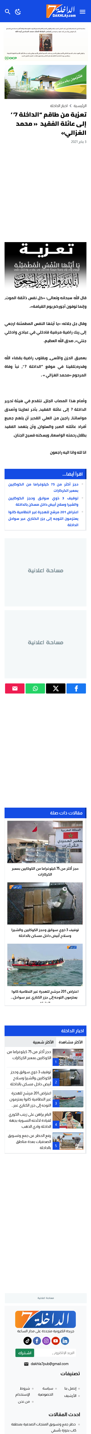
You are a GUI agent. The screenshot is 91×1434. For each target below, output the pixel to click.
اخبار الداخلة (58, 106)
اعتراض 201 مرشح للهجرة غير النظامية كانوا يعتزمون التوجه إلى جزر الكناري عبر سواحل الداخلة (43, 518)
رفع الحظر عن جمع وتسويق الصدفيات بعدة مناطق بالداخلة (29, 1141)
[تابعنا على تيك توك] (28, 1341)
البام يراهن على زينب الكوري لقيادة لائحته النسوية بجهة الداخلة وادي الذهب (30, 1120)
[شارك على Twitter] (55, 688)
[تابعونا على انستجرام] (46, 1341)
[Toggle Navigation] (84, 11)
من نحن (24, 1401)
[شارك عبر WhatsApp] (35, 688)
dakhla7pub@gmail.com (50, 1364)
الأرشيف (70, 1396)
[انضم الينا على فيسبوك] (37, 1341)
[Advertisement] (45, 192)
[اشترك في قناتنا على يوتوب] (56, 1341)
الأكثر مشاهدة (71, 1042)
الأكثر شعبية (43, 1042)
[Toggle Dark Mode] (18, 11)
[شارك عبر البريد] (14, 688)
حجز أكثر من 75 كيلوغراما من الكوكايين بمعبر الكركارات (43, 487)
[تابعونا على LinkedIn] (65, 1341)
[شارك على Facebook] (76, 688)
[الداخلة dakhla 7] (45, 1319)
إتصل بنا (70, 1388)
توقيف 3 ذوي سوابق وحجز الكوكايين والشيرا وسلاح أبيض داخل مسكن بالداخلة (43, 501)
